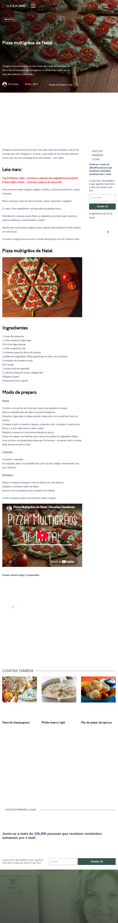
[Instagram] (92, 232)
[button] (113, 6)
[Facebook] (100, 232)
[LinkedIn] (100, 240)
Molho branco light (53, 723)
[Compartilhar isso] (5, 607)
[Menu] (33, 5)
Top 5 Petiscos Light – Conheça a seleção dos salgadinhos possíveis (40, 178)
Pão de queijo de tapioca (96, 723)
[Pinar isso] (26, 607)
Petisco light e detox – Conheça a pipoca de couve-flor (32, 182)
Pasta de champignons (16, 723)
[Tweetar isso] (12, 607)
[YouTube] (92, 240)
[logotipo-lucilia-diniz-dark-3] (14, 6)
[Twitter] (108, 232)
